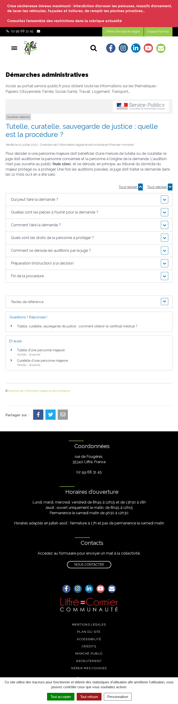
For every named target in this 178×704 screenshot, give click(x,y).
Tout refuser (89, 697)
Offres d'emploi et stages (123, 31)
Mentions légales (89, 624)
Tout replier (128, 187)
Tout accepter (61, 697)
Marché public (89, 653)
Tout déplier (157, 187)
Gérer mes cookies (89, 668)
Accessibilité (89, 639)
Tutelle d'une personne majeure (41, 350)
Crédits (89, 646)
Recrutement (89, 661)
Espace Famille (158, 31)
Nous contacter (89, 564)
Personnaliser (117, 697)
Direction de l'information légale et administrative (39, 390)
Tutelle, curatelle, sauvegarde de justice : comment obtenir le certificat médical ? (77, 326)
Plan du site (89, 631)
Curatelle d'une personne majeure (42, 360)
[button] (89, 199)
